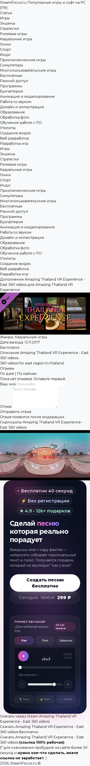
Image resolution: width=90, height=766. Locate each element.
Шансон (66, 640)
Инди (5, 55)
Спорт (5, 49)
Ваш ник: (8, 384)
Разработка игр (14, 143)
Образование (12, 112)
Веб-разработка (14, 138)
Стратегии (9, 29)
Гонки (5, 44)
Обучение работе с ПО (21, 123)
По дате (7, 374)
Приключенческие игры (23, 60)
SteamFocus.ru (23, 763)
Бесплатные (11, 76)
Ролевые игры (13, 34)
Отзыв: (6, 406)
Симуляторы (11, 65)
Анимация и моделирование (27, 96)
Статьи (6, 13)
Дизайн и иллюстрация (22, 107)
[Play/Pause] (23, 656)
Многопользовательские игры (28, 70)
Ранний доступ (14, 81)
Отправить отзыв (15, 412)
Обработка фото (14, 117)
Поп (45, 640)
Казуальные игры (16, 39)
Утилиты (8, 128)
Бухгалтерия (11, 91)
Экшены (7, 23)
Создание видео (15, 133)
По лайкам (27, 374)
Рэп (24, 640)
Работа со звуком (15, 102)
